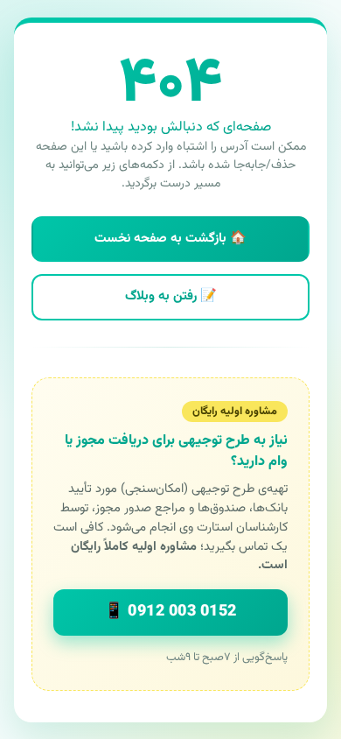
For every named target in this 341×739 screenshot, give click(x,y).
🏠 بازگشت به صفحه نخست (170, 239)
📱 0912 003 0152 (170, 612)
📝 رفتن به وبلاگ (171, 296)
